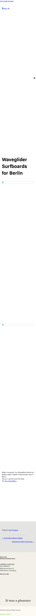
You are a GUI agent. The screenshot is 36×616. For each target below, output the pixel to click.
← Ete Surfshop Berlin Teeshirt (12, 538)
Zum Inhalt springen (7, 1)
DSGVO (8, 614)
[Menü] (33, 78)
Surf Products (13, 530)
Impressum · (3, 614)
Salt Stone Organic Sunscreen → (23, 541)
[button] (18, 589)
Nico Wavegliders (11, 481)
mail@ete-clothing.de (7, 564)
